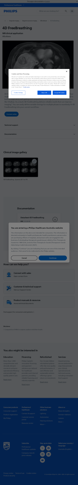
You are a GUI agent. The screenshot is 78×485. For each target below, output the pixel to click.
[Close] (66, 71)
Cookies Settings (18, 92)
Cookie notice (26, 87)
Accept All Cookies (59, 92)
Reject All (44, 92)
